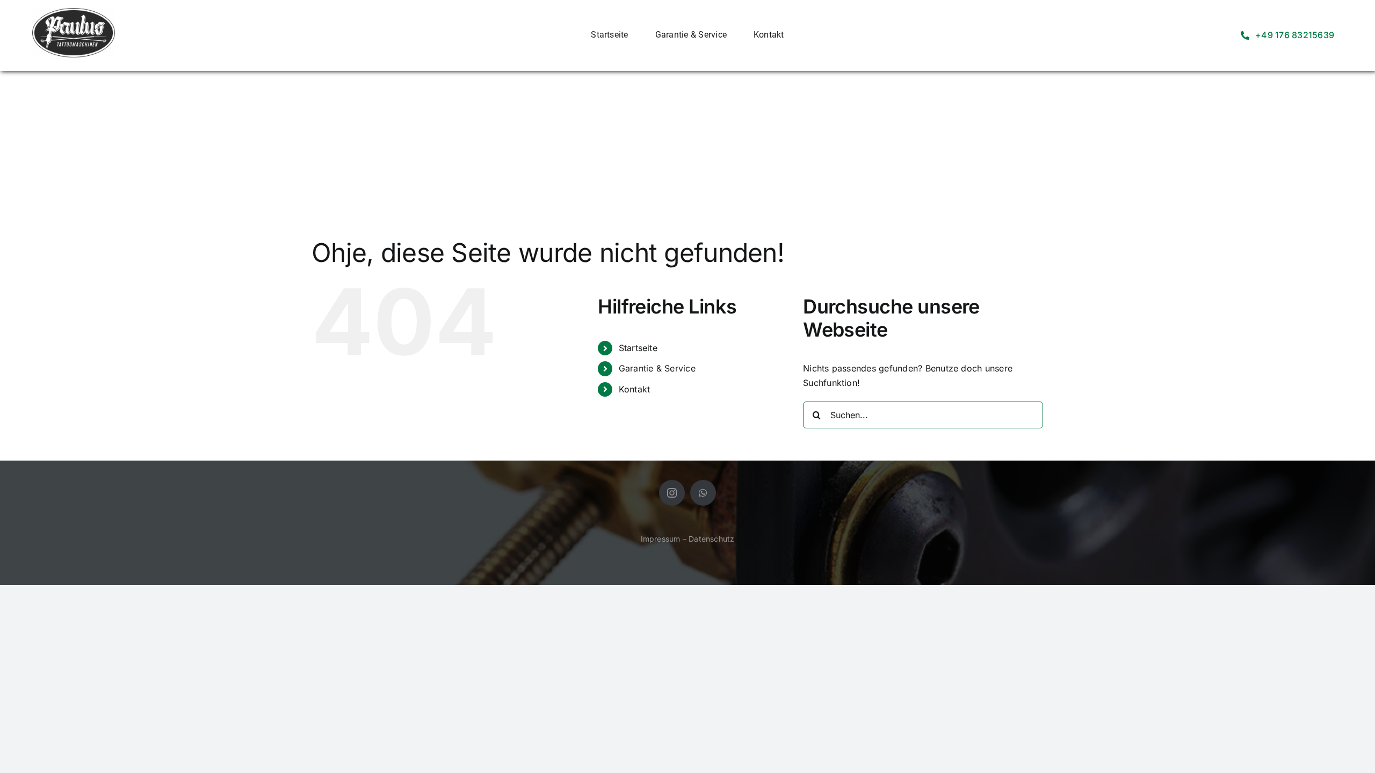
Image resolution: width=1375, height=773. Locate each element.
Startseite (638, 347)
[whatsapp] (703, 493)
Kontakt (634, 389)
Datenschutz (711, 538)
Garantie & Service (657, 368)
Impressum (661, 538)
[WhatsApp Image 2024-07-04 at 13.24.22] (73, 12)
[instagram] (672, 493)
